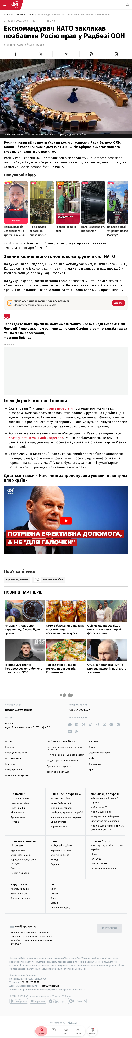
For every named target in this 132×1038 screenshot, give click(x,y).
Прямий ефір (18, 808)
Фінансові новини (21, 855)
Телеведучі (11, 764)
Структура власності (99, 753)
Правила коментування (59, 766)
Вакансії (93, 747)
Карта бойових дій (61, 803)
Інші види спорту (60, 907)
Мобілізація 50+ (99, 807)
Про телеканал (13, 758)
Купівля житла (19, 893)
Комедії (55, 859)
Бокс (53, 888)
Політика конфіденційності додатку (66, 755)
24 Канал (9, 15)
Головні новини (20, 798)
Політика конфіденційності (61, 741)
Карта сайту (95, 764)
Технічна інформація (58, 772)
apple (38, 1001)
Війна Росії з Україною (66, 794)
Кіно (54, 841)
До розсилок (110, 928)
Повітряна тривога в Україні (67, 812)
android (18, 1001)
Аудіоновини (18, 817)
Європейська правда (30, 44)
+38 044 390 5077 (79, 710)
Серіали (55, 864)
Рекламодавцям (13, 770)
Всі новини (18, 794)
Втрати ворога (59, 826)
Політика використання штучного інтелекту (64, 748)
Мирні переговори (61, 808)
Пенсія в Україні (20, 872)
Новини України (25, 15)
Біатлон (55, 902)
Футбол (55, 893)
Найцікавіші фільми (62, 845)
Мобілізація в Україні (105, 794)
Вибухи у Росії (59, 821)
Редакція (9, 747)
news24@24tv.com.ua (18, 710)
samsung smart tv (77, 1001)
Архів (91, 758)
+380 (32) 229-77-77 (29, 982)
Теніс (54, 898)
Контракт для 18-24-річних (106, 816)
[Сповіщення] (128, 5)
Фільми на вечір (60, 855)
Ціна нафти (17, 845)
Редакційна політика (16, 753)
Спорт (55, 884)
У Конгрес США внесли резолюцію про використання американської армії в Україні (55, 245)
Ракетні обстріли (60, 798)
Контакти (93, 741)
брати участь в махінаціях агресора (35, 438)
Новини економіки (23, 841)
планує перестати (59, 409)
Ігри (91, 770)
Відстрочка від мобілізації (105, 821)
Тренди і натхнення (22, 898)
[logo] (15, 4)
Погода (15, 821)
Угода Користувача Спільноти (62, 761)
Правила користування (17, 775)
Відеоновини (18, 812)
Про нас (9, 741)
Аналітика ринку (20, 888)
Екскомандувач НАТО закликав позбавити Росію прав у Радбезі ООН (73, 15)
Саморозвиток (99, 863)
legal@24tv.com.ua (49, 986)
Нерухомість (19, 884)
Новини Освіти (100, 841)
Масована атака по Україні (66, 817)
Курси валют (18, 850)
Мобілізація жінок (101, 811)
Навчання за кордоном (104, 868)
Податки (15, 868)
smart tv (57, 1001)
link (70, 724)
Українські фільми (61, 850)
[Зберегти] (116, 54)
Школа (94, 854)
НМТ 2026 (96, 858)
